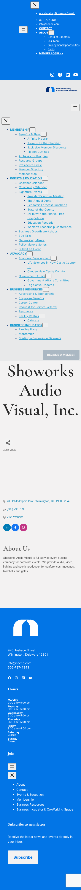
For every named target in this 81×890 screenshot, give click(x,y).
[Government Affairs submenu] (48, 276)
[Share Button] (8, 443)
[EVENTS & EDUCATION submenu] (45, 178)
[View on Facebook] (15, 530)
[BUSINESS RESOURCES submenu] (46, 289)
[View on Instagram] (23, 530)
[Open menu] (23, 29)
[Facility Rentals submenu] (42, 316)
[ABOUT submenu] (51, 32)
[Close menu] (34, 5)
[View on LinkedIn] (7, 530)
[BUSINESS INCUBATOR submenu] (45, 325)
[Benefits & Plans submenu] (44, 134)
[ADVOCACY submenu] (30, 253)
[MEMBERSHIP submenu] (32, 129)
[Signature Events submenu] (45, 192)
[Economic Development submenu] (54, 258)
